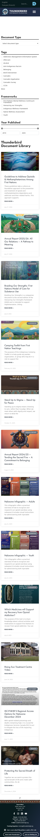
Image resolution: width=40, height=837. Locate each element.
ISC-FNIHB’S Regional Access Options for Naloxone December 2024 (19, 714)
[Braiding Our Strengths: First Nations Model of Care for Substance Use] (20, 270)
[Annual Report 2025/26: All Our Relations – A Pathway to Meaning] (20, 223)
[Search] (34, 4)
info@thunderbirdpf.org (22, 822)
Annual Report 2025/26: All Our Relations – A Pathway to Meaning (18, 241)
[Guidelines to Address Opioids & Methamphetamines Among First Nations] (20, 161)
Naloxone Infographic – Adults (19, 501)
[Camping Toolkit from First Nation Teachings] (20, 330)
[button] (34, 11)
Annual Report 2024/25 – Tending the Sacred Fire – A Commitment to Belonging (18, 457)
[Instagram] (18, 813)
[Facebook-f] (14, 813)
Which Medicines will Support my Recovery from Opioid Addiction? (19, 612)
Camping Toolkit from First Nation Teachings (17, 347)
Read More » (8, 201)
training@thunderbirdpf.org (25, 826)
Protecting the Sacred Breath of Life (19, 772)
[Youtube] (26, 813)
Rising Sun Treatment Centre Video (18, 668)
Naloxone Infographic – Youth (19, 555)
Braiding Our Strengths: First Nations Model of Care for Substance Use (18, 288)
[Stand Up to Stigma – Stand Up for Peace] (20, 384)
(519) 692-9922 (22, 817)
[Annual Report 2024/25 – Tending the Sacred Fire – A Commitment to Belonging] (20, 439)
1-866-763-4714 (22, 819)
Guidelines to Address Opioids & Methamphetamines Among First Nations (19, 179)
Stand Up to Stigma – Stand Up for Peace (19, 401)
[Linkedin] (22, 813)
